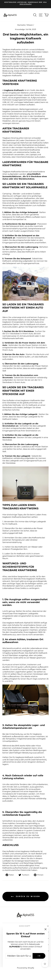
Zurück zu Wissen (27, 896)
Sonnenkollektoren (11, 176)
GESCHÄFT (24, 926)
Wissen (30, 25)
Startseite (21, 25)
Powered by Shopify (25, 968)
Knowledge (20, 29)
